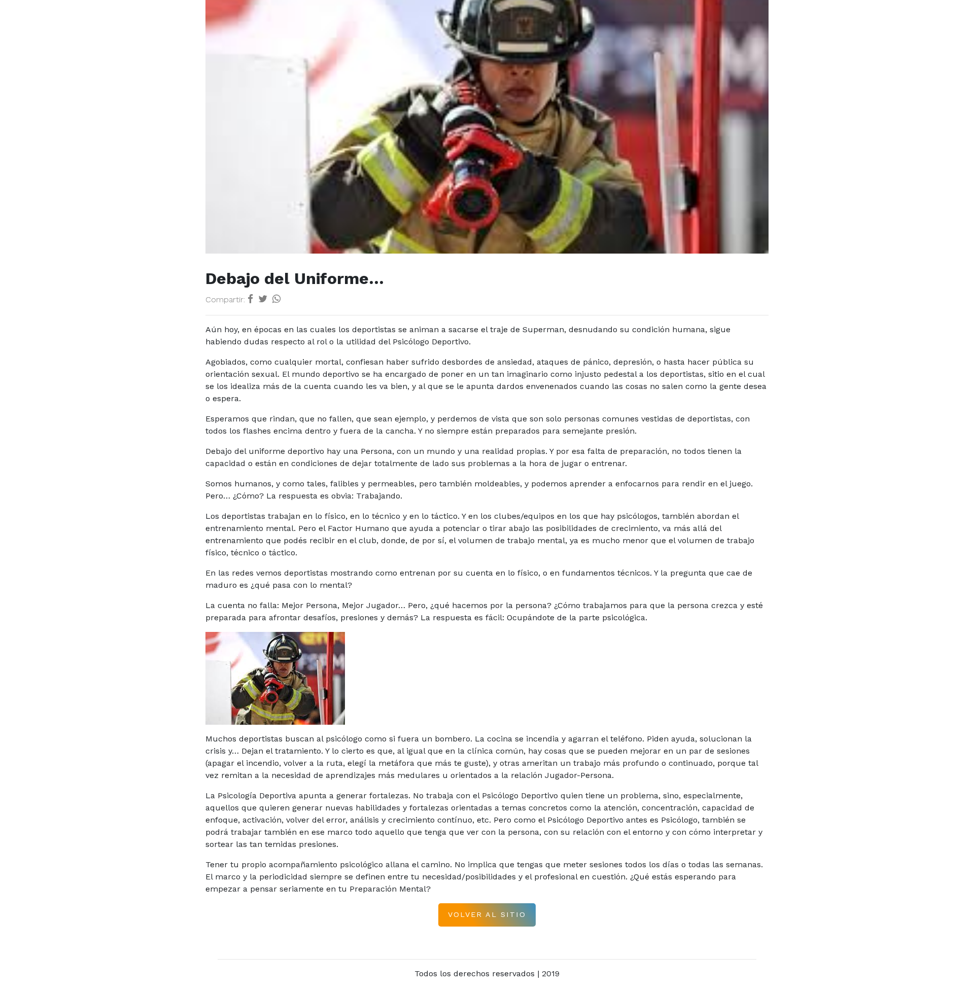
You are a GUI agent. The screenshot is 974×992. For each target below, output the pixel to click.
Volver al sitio (487, 914)
